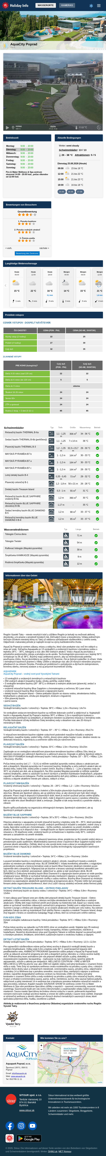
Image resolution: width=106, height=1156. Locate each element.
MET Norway (65, 1151)
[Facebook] (10, 1126)
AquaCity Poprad (70, 1048)
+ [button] (41, 1045)
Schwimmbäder (68, 150)
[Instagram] (21, 1126)
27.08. (80, 192)
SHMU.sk (52, 1151)
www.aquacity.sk (18, 1076)
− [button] (41, 1049)
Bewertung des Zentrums (27, 253)
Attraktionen (82, 155)
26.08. (71, 192)
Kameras (67, 5)
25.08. (61, 192)
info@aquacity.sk (19, 1073)
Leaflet (100, 1082)
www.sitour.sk (26, 1110)
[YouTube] (32, 1126)
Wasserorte (46, 5)
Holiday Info (12, 3)
